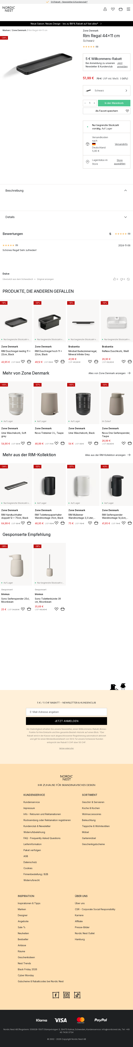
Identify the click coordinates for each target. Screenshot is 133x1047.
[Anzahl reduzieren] (85, 103)
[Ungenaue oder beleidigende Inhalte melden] (128, 279)
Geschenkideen (26, 957)
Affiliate (79, 921)
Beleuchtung (89, 820)
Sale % (21, 927)
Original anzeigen (45, 279)
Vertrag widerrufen (66, 748)
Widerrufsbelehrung (34, 832)
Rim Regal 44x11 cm (37, 30)
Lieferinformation (33, 844)
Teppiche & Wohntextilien (96, 826)
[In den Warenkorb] (29, 361)
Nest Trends (24, 963)
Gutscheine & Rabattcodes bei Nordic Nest (41, 981)
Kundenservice (32, 802)
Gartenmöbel (89, 838)
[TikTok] (77, 994)
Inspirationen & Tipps (29, 903)
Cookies (28, 868)
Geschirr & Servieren (93, 802)
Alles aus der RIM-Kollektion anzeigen (105, 455)
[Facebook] (55, 994)
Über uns (80, 903)
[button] (90, 46)
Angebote (23, 921)
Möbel (85, 832)
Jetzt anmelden (122, 65)
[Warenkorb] (121, 9)
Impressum (29, 808)
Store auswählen (119, 162)
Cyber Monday (26, 975)
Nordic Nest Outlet (85, 933)
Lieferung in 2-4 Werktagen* (69, 2)
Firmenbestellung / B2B (36, 874)
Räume (21, 951)
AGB (26, 856)
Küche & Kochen (91, 808)
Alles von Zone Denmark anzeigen (107, 373)
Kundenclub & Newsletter (37, 826)
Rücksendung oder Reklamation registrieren (47, 820)
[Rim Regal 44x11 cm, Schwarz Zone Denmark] (39, 64)
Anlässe (22, 945)
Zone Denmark (19, 30)
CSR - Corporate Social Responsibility (95, 909)
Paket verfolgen (32, 850)
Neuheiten (23, 933)
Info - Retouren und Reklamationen (42, 814)
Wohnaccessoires (91, 814)
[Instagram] (66, 994)
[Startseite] (9, 9)
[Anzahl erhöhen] (94, 103)
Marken (6, 30)
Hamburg (80, 939)
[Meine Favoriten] (113, 9)
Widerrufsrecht (32, 880)
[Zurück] (6, 64)
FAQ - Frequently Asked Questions (42, 838)
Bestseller (23, 939)
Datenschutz (30, 862)
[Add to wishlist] (22, 361)
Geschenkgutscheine (93, 844)
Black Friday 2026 (27, 969)
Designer (23, 915)
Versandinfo (121, 144)
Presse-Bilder (82, 927)
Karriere (79, 915)
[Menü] (128, 9)
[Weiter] (73, 64)
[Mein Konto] (105, 9)
